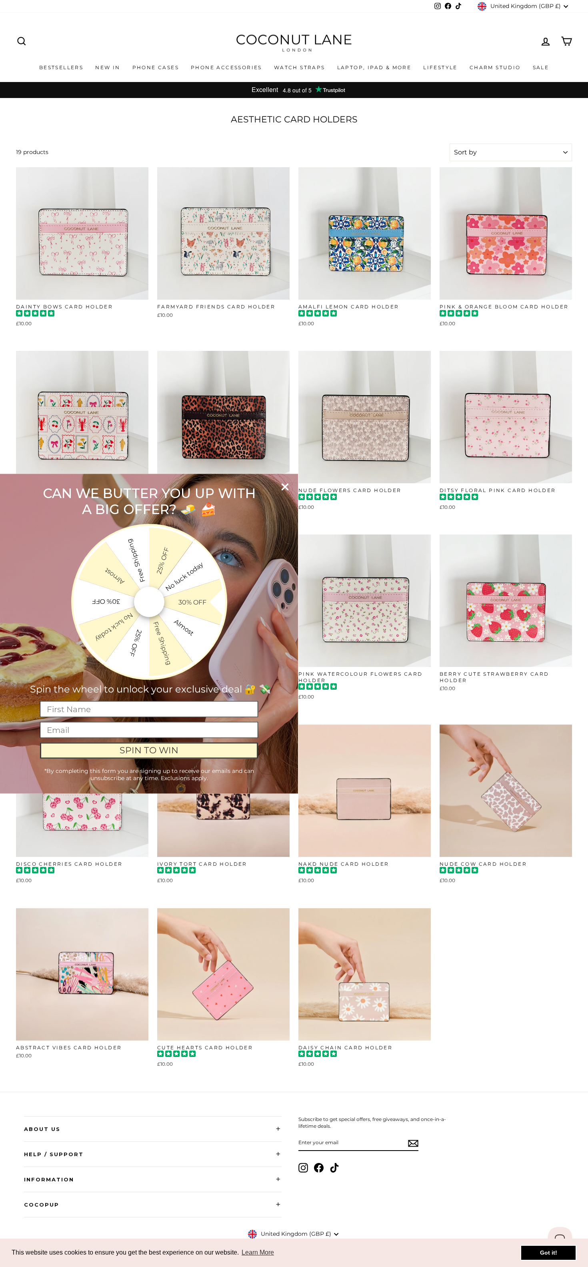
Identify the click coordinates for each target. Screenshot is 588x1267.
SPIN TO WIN (149, 750)
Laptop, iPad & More (374, 67)
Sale (541, 67)
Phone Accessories (226, 67)
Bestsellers (61, 67)
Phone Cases (155, 67)
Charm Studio (495, 67)
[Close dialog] (285, 487)
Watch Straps (299, 67)
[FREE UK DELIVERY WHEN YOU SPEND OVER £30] (294, 90)
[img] (35, 314)
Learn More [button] (258, 1252)
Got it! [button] (548, 1252)
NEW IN (107, 67)
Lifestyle (440, 67)
